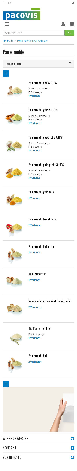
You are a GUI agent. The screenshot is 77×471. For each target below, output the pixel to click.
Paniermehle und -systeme (32, 41)
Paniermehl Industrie (41, 246)
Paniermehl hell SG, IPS (42, 82)
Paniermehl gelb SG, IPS (43, 110)
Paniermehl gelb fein (41, 192)
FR (9, 3)
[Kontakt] (73, 3)
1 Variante (34, 95)
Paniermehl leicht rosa (42, 219)
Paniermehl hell (37, 355)
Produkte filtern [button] (13, 63)
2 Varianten (34, 225)
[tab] (38, 63)
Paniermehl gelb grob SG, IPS (46, 164)
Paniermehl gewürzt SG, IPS (45, 137)
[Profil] (63, 24)
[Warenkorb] (71, 24)
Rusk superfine (37, 273)
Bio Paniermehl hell (40, 328)
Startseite (8, 41)
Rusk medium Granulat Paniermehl (49, 301)
